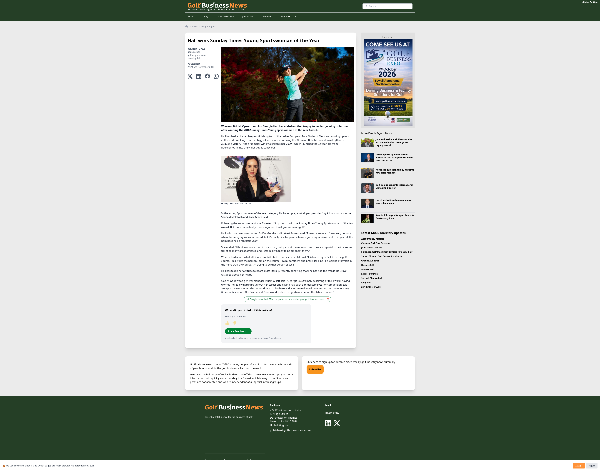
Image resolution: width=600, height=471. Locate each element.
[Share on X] (190, 76)
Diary (205, 16)
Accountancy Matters (372, 238)
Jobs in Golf (248, 16)
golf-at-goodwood (197, 55)
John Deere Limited (371, 247)
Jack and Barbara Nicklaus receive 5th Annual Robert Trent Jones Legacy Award (394, 142)
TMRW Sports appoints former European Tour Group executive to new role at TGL (394, 157)
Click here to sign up (319, 362)
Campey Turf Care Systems (375, 243)
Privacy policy (332, 412)
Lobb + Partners (369, 273)
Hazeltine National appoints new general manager (393, 202)
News (191, 16)
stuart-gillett (194, 58)
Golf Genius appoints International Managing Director (394, 186)
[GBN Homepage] (269, 6)
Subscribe (315, 369)
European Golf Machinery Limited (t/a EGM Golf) (387, 251)
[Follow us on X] (336, 423)
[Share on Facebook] (207, 76)
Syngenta (366, 282)
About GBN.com (289, 16)
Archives (267, 16)
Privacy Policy (274, 338)
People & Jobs (208, 26)
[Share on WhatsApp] (216, 76)
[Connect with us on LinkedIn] (328, 423)
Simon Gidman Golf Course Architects (381, 256)
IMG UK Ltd (367, 269)
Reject (592, 465)
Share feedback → (238, 331)
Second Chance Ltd (371, 278)
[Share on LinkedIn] (198, 76)
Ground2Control (370, 260)
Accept (578, 465)
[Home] (186, 26)
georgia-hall (194, 51)
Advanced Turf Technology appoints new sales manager (395, 171)
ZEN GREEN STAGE (371, 286)
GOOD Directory (225, 16)
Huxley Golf (367, 265)
